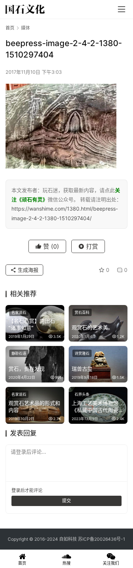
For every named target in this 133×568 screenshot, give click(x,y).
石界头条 (82, 394)
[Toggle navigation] (121, 9)
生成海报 (27, 270)
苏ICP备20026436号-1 (101, 539)
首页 (10, 28)
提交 (66, 500)
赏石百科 (82, 312)
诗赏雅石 (82, 353)
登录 (15, 490)
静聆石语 (18, 353)
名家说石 (18, 312)
